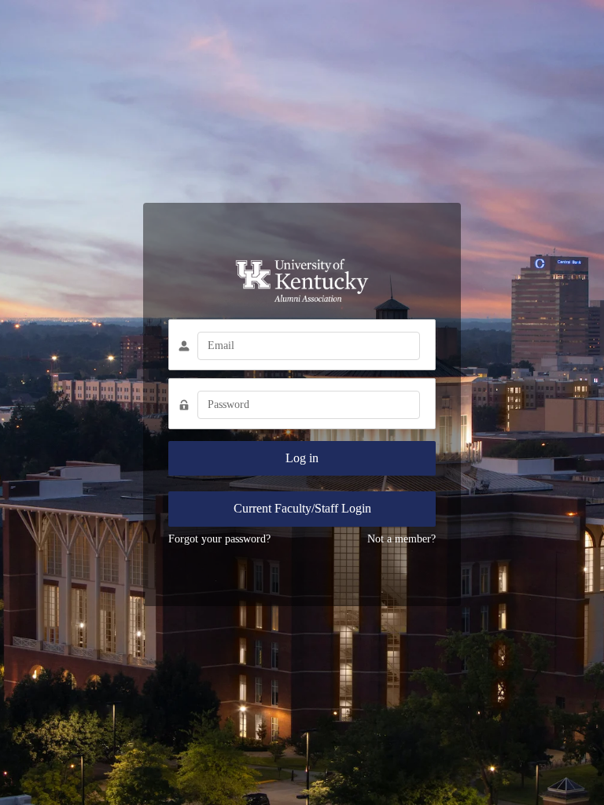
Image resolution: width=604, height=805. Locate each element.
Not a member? (401, 539)
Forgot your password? (219, 539)
